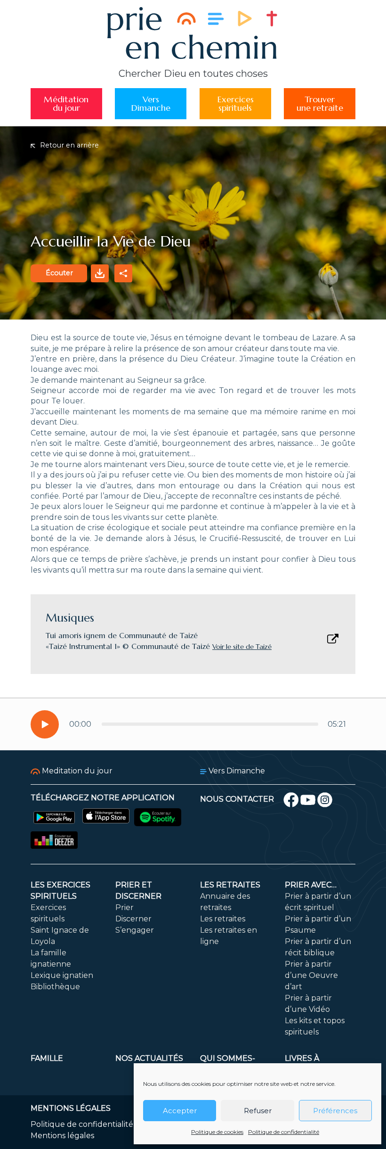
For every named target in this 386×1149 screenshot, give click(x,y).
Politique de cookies (217, 1131)
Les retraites (230, 884)
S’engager (134, 930)
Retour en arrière (68, 145)
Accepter (180, 1110)
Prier (124, 907)
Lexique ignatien (62, 975)
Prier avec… (311, 884)
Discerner (133, 918)
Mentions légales (62, 1135)
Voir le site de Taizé (242, 646)
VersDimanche (150, 103)
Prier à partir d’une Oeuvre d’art (311, 975)
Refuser (258, 1110)
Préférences (335, 1110)
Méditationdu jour (66, 103)
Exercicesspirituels (235, 103)
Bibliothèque (55, 986)
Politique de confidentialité (283, 1131)
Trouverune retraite (320, 103)
